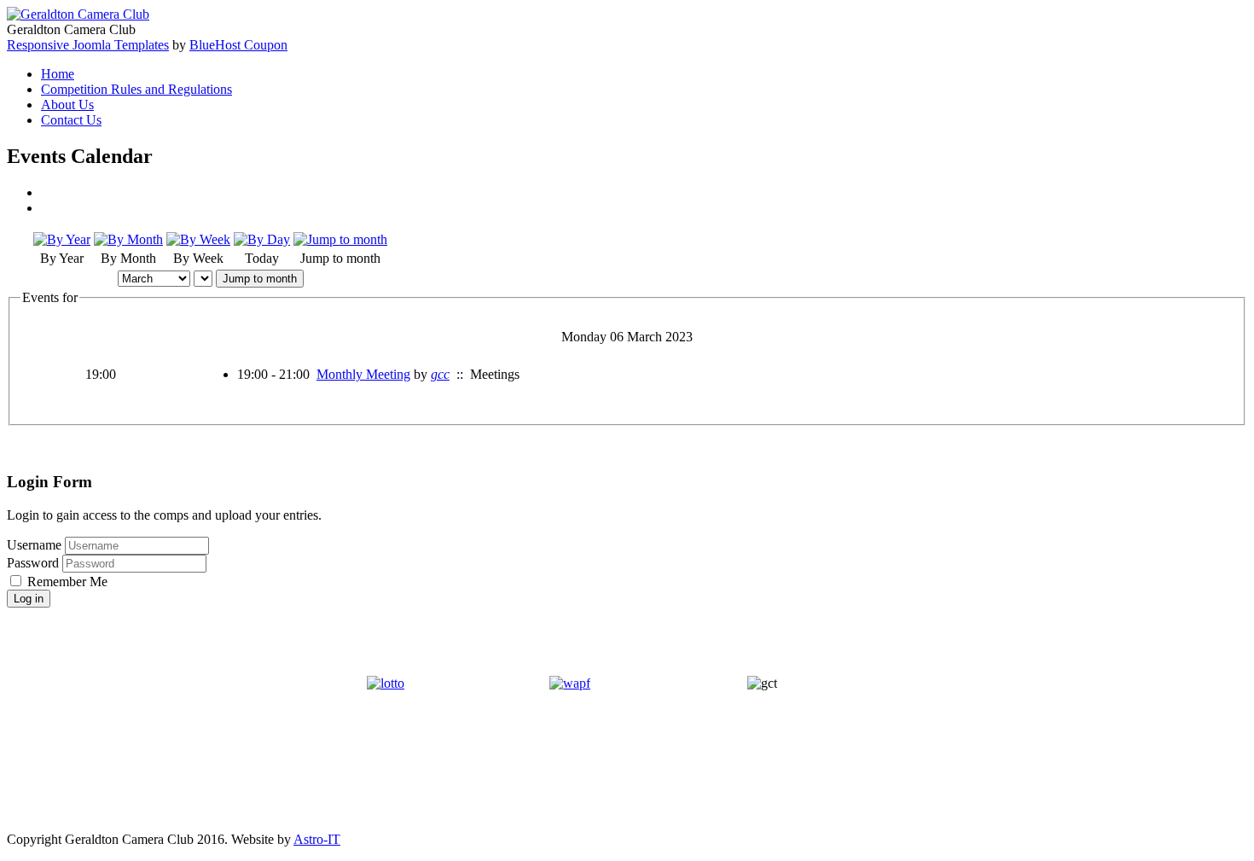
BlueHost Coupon (238, 45)
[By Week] (198, 239)
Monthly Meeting (363, 374)
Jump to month (260, 278)
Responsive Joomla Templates (88, 45)
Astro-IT (316, 839)
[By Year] (61, 239)
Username (34, 545)
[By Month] (128, 239)
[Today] (262, 239)
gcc (440, 374)
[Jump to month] (340, 239)
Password (34, 563)
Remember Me (67, 581)
